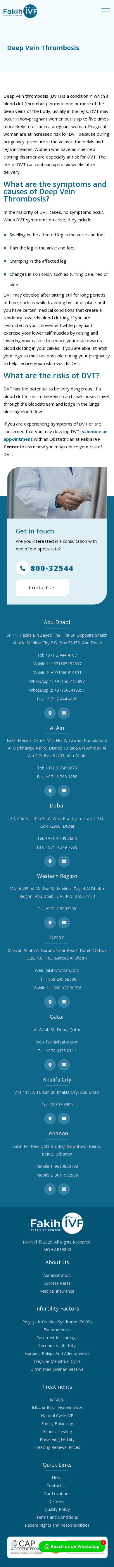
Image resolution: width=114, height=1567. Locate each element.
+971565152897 (66, 664)
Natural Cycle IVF (57, 1415)
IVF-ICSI (57, 1400)
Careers (57, 1501)
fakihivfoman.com (62, 970)
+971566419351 (66, 672)
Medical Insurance (57, 1291)
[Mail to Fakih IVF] (64, 713)
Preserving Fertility (57, 1439)
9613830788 (66, 1166)
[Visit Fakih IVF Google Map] (50, 713)
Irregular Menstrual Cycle (57, 1361)
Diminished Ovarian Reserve (57, 1369)
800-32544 (52, 568)
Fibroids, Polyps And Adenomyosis (57, 1353)
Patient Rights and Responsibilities (57, 1525)
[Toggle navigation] (106, 11)
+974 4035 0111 (61, 1050)
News (57, 1477)
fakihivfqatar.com (62, 1042)
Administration (57, 1275)
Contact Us (42, 587)
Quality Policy (57, 1509)
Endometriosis (57, 1329)
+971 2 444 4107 (61, 655)
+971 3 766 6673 (61, 768)
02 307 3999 (61, 1104)
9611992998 (66, 1175)
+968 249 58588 (61, 979)
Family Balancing (57, 1423)
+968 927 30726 (66, 988)
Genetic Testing (57, 1431)
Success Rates (57, 1283)
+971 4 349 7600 (61, 838)
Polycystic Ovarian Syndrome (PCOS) (57, 1322)
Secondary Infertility (57, 1345)
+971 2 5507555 (61, 908)
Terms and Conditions (57, 1517)
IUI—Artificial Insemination (57, 1408)
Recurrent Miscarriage (57, 1337)
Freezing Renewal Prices (57, 1447)
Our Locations (57, 1493)
